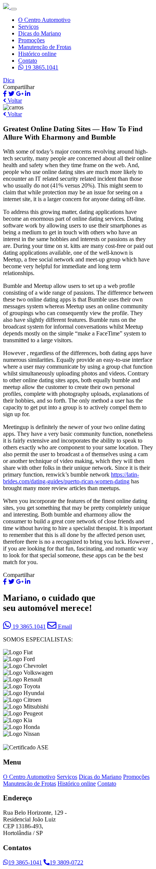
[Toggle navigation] (14, 9)
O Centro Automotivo (44, 20)
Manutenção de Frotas (44, 47)
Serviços (28, 26)
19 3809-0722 (66, 862)
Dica (8, 80)
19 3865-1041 (25, 862)
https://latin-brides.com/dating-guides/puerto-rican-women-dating (71, 477)
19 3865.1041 (40, 67)
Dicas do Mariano (39, 33)
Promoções (31, 40)
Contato (27, 60)
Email (64, 626)
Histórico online (37, 54)
